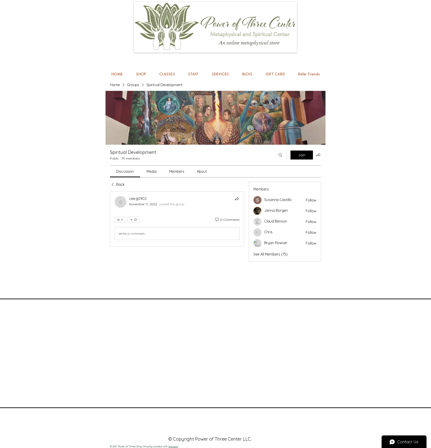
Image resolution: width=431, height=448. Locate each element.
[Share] (237, 198)
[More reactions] (133, 220)
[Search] (280, 155)
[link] (125, 171)
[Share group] (318, 154)
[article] (177, 219)
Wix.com (173, 446)
